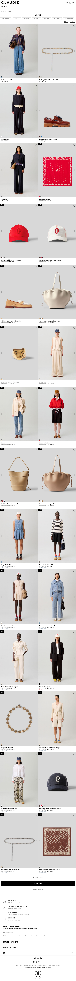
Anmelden (72, 932)
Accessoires (69, 19)
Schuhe (46, 19)
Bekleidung (6, 19)
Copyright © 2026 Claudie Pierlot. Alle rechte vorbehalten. (38, 967)
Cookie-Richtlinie (32, 965)
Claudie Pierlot (5, 11)
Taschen (57, 19)
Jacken (36, 19)
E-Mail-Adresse (7, 932)
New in (17, 19)
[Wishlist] (36, 25)
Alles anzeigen (38, 889)
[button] (67, 2)
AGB (17, 965)
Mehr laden (38, 883)
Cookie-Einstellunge (42, 965)
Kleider (26, 19)
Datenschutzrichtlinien (54, 965)
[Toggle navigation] (73, 3)
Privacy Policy (23, 965)
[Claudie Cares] (38, 975)
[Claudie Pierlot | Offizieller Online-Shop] (10, 2)
